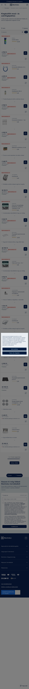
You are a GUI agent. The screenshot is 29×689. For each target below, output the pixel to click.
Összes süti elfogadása (14, 353)
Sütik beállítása (14, 349)
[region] (14, 344)
